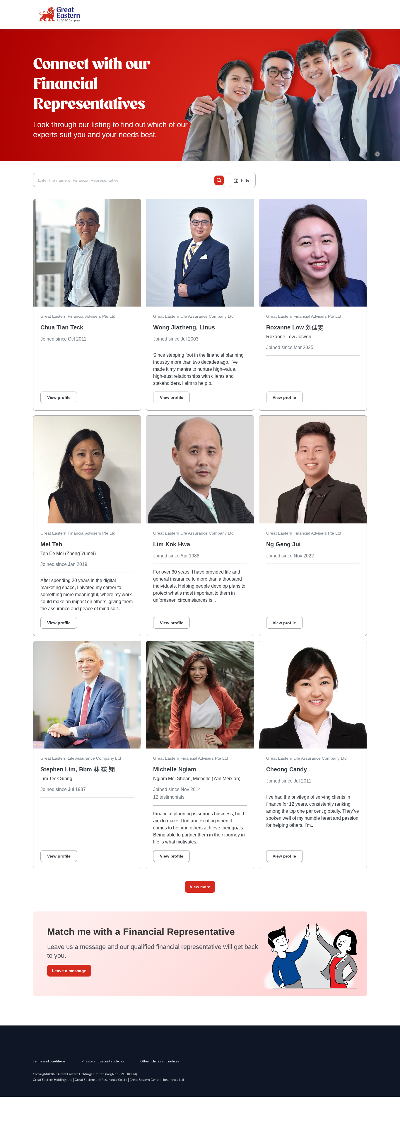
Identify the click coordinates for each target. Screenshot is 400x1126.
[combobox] (126, 180)
